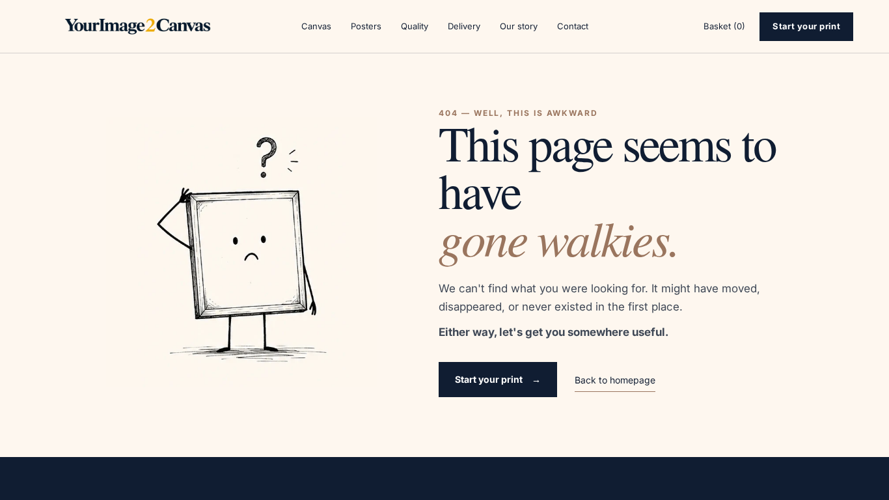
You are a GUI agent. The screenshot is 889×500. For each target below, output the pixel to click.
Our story (519, 26)
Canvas (316, 26)
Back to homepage (615, 379)
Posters (366, 26)
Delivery (464, 26)
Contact (572, 26)
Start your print (806, 26)
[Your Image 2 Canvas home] (137, 26)
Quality (414, 26)
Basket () (724, 26)
